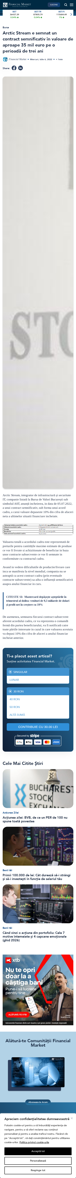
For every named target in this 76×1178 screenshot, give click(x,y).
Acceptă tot (38, 1151)
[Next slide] (71, 14)
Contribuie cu (38, 727)
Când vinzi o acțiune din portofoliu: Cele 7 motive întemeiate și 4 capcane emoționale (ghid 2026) (34, 936)
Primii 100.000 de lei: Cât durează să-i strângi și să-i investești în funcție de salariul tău (37, 877)
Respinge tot (38, 1170)
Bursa (6, 27)
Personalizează (38, 1160)
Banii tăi (7, 870)
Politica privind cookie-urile (34, 1142)
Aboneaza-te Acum (38, 1102)
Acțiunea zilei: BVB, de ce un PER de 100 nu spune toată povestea (35, 819)
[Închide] (72, 1118)
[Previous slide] (5, 14)
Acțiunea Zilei (11, 812)
